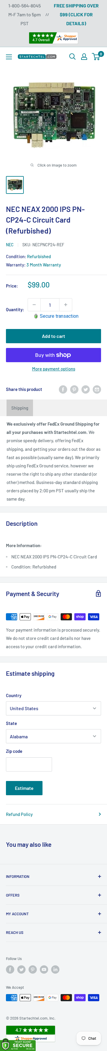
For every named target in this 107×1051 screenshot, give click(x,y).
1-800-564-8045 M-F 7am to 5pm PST (24, 14)
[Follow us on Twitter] (21, 969)
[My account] (84, 56)
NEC (10, 244)
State (11, 723)
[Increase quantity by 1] (65, 304)
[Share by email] (97, 389)
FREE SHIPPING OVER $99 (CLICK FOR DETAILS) (76, 14)
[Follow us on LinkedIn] (55, 969)
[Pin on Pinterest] (74, 389)
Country (13, 695)
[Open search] (72, 56)
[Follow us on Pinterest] (33, 969)
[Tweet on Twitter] (85, 389)
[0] (96, 56)
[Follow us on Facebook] (10, 969)
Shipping (19, 408)
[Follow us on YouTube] (44, 969)
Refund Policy (19, 814)
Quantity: (15, 309)
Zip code (14, 751)
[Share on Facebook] (63, 389)
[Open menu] (9, 57)
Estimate (24, 788)
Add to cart (53, 336)
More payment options (53, 368)
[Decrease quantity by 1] (34, 304)
